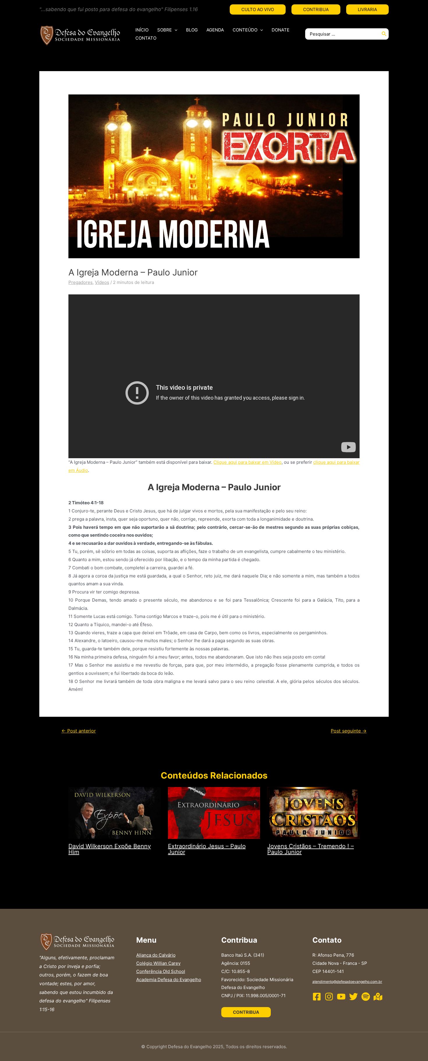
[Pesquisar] (384, 34)
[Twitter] (353, 996)
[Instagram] (329, 996)
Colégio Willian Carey (158, 963)
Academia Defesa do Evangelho (168, 979)
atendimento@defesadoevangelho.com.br (347, 981)
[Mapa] (378, 996)
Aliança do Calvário (156, 955)
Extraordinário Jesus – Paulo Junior (207, 849)
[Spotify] (365, 996)
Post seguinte (349, 731)
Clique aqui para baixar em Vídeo (247, 462)
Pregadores (80, 282)
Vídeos (102, 282)
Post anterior (78, 731)
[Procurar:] (342, 34)
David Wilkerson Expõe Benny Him (109, 849)
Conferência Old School (160, 971)
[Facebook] (316, 996)
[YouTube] (341, 996)
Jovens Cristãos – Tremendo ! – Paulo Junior (310, 849)
